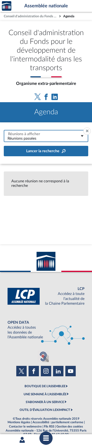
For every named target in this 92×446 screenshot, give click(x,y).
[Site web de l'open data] (46, 329)
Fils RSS (49, 426)
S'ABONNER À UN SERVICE (45, 402)
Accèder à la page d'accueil (6, 6)
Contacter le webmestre (25, 426)
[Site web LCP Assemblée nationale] (46, 296)
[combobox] (46, 136)
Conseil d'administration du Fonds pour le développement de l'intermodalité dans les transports (31, 16)
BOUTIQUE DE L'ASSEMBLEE (45, 386)
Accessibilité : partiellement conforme (58, 422)
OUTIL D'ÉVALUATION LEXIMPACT (45, 410)
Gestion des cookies (69, 426)
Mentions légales (19, 422)
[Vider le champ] (87, 131)
